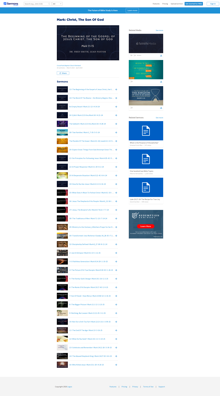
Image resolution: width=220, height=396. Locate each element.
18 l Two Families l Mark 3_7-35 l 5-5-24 (84, 132)
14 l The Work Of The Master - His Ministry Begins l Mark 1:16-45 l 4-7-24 (97, 98)
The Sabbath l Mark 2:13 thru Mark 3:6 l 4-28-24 (87, 124)
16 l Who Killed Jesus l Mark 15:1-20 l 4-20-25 (86, 365)
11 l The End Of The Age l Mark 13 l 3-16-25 (85, 330)
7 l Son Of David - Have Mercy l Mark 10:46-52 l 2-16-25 (90, 296)
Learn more (132, 10)
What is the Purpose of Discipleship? (144, 143)
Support (162, 386)
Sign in (213, 4)
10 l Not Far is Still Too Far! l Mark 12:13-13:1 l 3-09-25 (90, 322)
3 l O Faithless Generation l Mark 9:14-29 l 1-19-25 (88, 261)
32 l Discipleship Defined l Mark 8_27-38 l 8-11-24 (88, 244)
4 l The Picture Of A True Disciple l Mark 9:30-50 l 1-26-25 (91, 270)
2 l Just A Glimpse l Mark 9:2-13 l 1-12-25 (84, 253)
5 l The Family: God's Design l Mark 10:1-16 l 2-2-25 (88, 278)
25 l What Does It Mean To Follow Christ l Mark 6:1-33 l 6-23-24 (93, 192)
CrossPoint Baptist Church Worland (69, 65)
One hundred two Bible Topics (141, 171)
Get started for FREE (194, 4)
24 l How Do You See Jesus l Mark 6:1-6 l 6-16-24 (87, 184)
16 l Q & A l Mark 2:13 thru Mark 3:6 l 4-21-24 (86, 115)
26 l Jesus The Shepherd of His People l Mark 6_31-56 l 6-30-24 (93, 201)
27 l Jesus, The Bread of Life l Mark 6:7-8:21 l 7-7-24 (89, 210)
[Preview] (116, 89)
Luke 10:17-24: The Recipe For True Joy (145, 199)
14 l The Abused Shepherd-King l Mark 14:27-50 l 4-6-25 (90, 356)
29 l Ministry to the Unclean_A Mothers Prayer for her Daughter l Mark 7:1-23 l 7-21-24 (102, 227)
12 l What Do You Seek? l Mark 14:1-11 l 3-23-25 (87, 339)
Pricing (165, 4)
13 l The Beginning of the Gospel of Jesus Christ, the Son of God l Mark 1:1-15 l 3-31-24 (103, 89)
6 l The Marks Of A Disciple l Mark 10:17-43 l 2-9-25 (88, 287)
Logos (69, 386)
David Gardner (135, 202)
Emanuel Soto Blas (136, 145)
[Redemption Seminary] (146, 224)
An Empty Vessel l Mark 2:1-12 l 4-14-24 (84, 106)
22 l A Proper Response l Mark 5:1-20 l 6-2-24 (86, 167)
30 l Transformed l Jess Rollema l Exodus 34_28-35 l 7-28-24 (92, 235)
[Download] (161, 55)
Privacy (135, 386)
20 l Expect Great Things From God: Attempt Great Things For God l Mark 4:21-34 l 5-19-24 (104, 149)
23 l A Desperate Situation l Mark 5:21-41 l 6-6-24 (88, 175)
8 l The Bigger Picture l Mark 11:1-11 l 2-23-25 (86, 304)
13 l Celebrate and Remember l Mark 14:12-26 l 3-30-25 (90, 347)
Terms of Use (148, 386)
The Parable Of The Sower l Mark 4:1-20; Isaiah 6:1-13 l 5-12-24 (93, 141)
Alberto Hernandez (136, 174)
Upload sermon (177, 4)
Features (156, 4)
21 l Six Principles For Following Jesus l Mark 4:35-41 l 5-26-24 (93, 158)
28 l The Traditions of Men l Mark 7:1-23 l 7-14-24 (88, 218)
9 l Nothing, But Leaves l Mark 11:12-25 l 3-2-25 (87, 313)
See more (159, 30)
